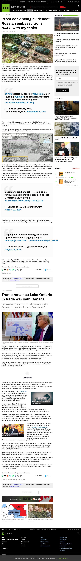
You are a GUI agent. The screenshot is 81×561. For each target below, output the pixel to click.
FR (13, 1)
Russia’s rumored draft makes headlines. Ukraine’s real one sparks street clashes (66, 118)
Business (36, 10)
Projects (77, 10)
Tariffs (20, 479)
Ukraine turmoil (6, 273)
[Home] (6, 8)
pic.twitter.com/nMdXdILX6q (19, 102)
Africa (43, 10)
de (12, 529)
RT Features (49, 10)
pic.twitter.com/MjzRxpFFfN (43, 240)
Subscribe (63, 90)
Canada (4, 479)
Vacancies (62, 550)
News (3, 537)
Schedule (42, 544)
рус (10, 529)
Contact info (63, 546)
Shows (72, 10)
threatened (23, 391)
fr (15, 529)
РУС (9, 1)
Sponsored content (45, 546)
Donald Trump (12, 479)
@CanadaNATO (21, 240)
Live (41, 537)
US (24, 479)
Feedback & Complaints (66, 548)
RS (15, 1)
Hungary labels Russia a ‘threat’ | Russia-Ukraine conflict (45, 7)
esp (6, 529)
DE (11, 1)
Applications (43, 539)
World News (30, 10)
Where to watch (44, 541)
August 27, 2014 (13, 210)
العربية (3, 1)
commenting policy (18, 278)
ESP (6, 1)
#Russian (38, 94)
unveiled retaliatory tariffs (40, 427)
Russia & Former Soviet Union (18, 10)
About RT (62, 541)
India (40, 10)
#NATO (8, 94)
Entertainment (66, 10)
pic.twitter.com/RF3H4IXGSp (28, 201)
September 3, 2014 (36, 112)
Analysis (55, 10)
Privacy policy (63, 539)
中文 (20, 529)
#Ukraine (19, 97)
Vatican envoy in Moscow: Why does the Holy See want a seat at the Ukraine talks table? (66, 159)
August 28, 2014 (13, 249)
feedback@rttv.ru (14, 280)
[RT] (22, 2)
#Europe (9, 240)
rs (17, 529)
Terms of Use (63, 537)
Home (4, 14)
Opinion (60, 10)
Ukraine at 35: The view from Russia (66, 138)
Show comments (27, 286)
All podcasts (76, 168)
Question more (18, 7)
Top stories (58, 15)
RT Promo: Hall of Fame (66, 544)
